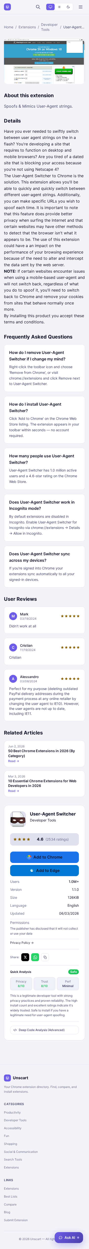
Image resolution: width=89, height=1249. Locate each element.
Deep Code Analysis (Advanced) (42, 1030)
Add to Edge (48, 870)
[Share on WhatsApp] (35, 957)
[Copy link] (45, 957)
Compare (10, 1204)
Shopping (10, 1144)
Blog (7, 1212)
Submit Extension (16, 1220)
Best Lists (10, 1196)
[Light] (59, 7)
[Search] (38, 6)
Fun (6, 1136)
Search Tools (13, 1159)
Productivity (12, 1112)
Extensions (27, 27)
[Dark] (68, 7)
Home (8, 27)
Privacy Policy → (22, 943)
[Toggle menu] (80, 6)
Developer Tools (49, 27)
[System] (50, 7)
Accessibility (13, 1128)
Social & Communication (21, 1152)
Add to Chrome (47, 857)
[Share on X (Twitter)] (25, 957)
